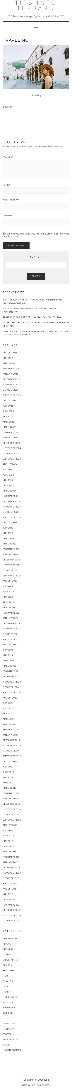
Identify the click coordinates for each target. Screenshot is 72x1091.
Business (8, 949)
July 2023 (8, 527)
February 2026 (11, 368)
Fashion (7, 965)
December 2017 (11, 867)
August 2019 (10, 761)
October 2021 (11, 634)
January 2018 (10, 862)
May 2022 (8, 596)
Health (7, 991)
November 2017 (12, 872)
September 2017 (12, 883)
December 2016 (11, 910)
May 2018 (8, 841)
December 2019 (11, 740)
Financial (8, 981)
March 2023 (9, 543)
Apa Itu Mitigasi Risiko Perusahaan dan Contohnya (32, 317)
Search (36, 276)
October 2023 (11, 511)
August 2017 (10, 888)
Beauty (7, 944)
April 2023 (8, 538)
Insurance (9, 1007)
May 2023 (8, 533)
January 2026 (10, 373)
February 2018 (11, 857)
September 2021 (12, 639)
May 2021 (8, 655)
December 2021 (11, 623)
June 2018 (8, 835)
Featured (8, 970)
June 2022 (8, 591)
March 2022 (9, 607)
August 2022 (10, 580)
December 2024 (11, 443)
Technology (10, 1039)
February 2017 (11, 904)
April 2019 (8, 782)
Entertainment (12, 959)
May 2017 (8, 894)
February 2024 (11, 495)
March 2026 (9, 363)
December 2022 (11, 559)
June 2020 (8, 708)
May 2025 (8, 416)
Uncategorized (12, 1050)
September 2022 (12, 575)
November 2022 (12, 565)
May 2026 (8, 358)
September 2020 (12, 692)
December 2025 (11, 379)
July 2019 (8, 766)
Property (8, 1028)
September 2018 (12, 819)
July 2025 (8, 405)
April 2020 (8, 718)
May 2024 (8, 480)
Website (7, 215)
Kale (46, 1079)
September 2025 (12, 395)
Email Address (11, 200)
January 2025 (10, 437)
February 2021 (11, 671)
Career (7, 954)
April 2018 (8, 846)
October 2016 (11, 920)
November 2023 (12, 506)
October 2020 (11, 687)
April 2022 (8, 602)
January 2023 (10, 554)
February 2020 (11, 729)
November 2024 (12, 448)
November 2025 (12, 384)
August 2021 (10, 644)
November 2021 (12, 628)
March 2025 (9, 427)
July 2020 (8, 703)
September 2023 (12, 517)
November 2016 (12, 915)
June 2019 (8, 772)
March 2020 (9, 724)
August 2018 (10, 825)
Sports (7, 1034)
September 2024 (12, 458)
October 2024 (11, 453)
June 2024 (8, 474)
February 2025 (11, 432)
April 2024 (8, 485)
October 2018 (11, 814)
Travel (7, 1044)
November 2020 (12, 681)
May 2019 (8, 777)
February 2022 (11, 612)
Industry (8, 1002)
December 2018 (11, 803)
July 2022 (8, 586)
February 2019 (11, 793)
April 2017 (8, 899)
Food (6, 986)
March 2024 (9, 490)
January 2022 (10, 618)
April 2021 (8, 660)
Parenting (9, 1023)
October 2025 (11, 389)
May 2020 (8, 713)
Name (6, 185)
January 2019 (10, 798)
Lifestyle (8, 1018)
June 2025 (8, 411)
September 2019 (12, 756)
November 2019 (12, 745)
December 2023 (11, 501)
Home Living (10, 996)
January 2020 (10, 734)
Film (5, 975)
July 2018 (8, 830)
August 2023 (10, 522)
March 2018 (9, 851)
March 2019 (9, 787)
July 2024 (8, 469)
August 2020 (10, 697)
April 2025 (8, 421)
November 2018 (12, 809)
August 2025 (10, 400)
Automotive (10, 938)
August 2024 (10, 464)
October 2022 (11, 570)
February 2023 (11, 549)
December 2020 (11, 676)
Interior (8, 1012)
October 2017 (11, 878)
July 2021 (8, 650)
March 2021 (9, 665)
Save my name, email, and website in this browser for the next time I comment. (36, 234)
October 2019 (11, 750)
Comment (8, 157)
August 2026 (10, 352)
